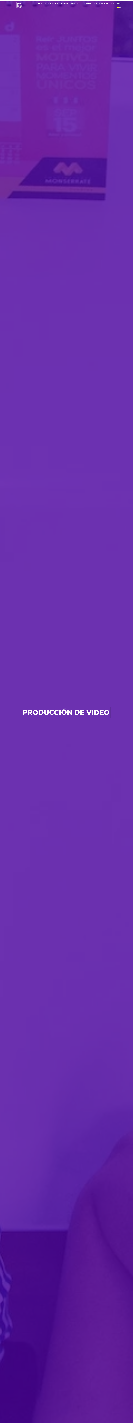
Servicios (74, 3)
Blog (112, 3)
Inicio (40, 3)
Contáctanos (86, 3)
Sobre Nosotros (50, 3)
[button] (51, 3)
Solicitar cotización (101, 3)
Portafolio (64, 3)
